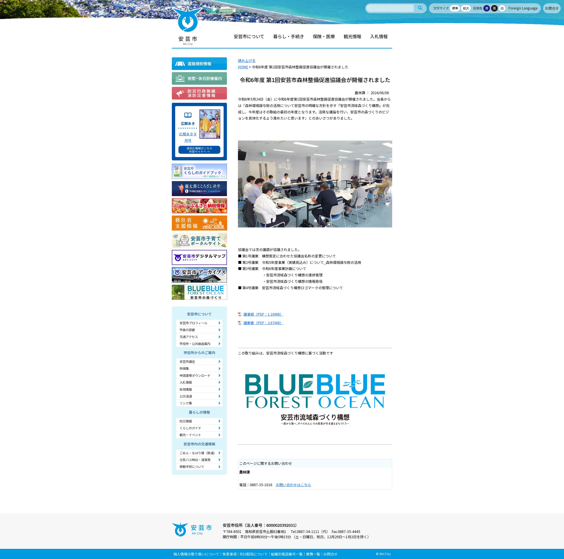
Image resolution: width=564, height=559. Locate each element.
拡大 (466, 8)
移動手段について (192, 466)
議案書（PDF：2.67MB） (263, 322)
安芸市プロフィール (193, 323)
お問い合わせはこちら (293, 484)
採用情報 (186, 389)
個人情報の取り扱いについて (196, 554)
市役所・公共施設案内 (195, 343)
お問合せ (552, 8)
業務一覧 (313, 554)
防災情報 (186, 421)
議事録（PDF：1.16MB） (263, 314)
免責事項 (230, 554)
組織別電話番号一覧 (287, 554)
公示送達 (186, 396)
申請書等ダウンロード (195, 375)
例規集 (184, 368)
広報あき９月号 (188, 137)
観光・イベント (190, 434)
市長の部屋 (187, 329)
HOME (243, 66)
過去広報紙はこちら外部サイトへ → (199, 150)
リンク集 (186, 403)
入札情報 (186, 382)
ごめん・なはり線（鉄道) (197, 452)
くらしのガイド (190, 428)
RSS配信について (254, 554)
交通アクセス (189, 336)
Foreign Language (523, 8)
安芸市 (187, 25)
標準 (455, 8)
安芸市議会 (187, 361)
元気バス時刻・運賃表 (195, 459)
